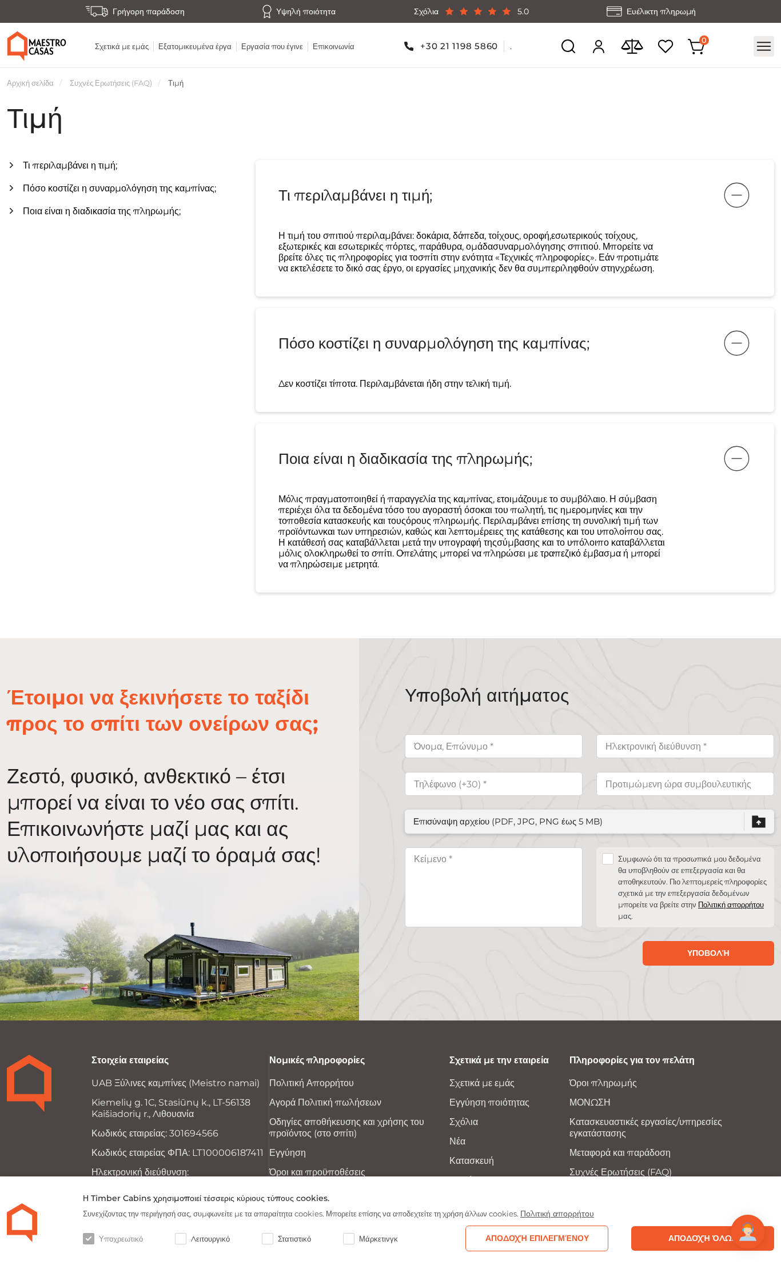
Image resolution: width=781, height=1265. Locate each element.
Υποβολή (708, 953)
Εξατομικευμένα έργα (195, 46)
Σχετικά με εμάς (122, 46)
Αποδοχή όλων (703, 1238)
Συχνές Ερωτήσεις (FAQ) (111, 82)
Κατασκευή (471, 1160)
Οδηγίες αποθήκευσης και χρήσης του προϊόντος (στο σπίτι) (346, 1127)
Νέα (457, 1141)
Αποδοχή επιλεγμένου (537, 1238)
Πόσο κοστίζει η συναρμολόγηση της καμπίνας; (119, 188)
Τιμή (176, 82)
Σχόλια (463, 1121)
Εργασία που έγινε (272, 46)
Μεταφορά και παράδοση (620, 1152)
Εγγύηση (287, 1152)
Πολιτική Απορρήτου (311, 1083)
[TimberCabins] (22, 1222)
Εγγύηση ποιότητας (489, 1102)
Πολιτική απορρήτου (731, 904)
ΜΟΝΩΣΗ (590, 1102)
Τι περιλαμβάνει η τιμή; (70, 165)
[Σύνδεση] (599, 46)
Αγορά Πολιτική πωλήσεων (325, 1102)
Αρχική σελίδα (30, 82)
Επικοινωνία (333, 46)
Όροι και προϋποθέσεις (317, 1172)
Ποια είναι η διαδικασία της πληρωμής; (102, 211)
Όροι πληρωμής (603, 1083)
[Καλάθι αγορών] (696, 46)
